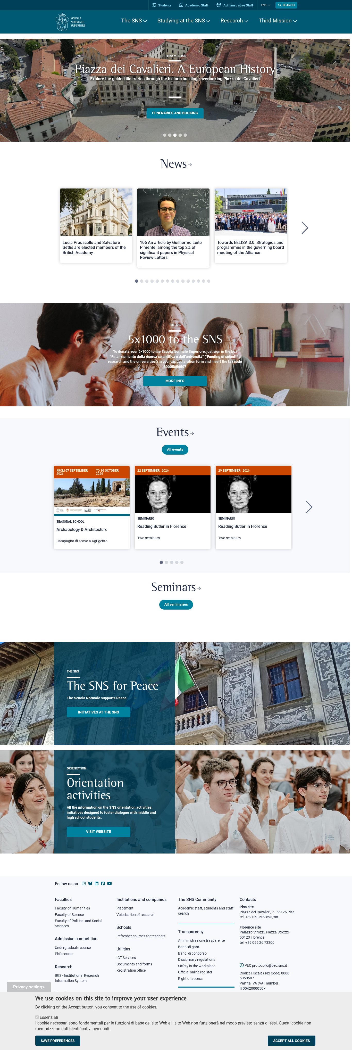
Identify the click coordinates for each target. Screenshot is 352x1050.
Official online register (195, 972)
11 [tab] (188, 281)
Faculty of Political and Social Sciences (78, 923)
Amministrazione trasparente (201, 940)
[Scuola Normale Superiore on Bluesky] (90, 883)
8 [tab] (172, 281)
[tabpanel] (175, 90)
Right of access (190, 979)
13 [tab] (198, 281)
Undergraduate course (73, 948)
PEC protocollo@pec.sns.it (265, 965)
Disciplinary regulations (196, 959)
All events (175, 449)
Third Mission (275, 21)
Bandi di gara (188, 947)
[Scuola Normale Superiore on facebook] (103, 883)
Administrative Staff (238, 5)
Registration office (131, 970)
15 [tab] (208, 281)
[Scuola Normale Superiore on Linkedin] (96, 883)
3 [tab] (175, 135)
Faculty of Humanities (72, 908)
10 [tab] (183, 281)
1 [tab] (164, 135)
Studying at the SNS (181, 21)
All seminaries (176, 604)
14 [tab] (203, 281)
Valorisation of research (135, 915)
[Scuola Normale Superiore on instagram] (84, 883)
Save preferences (58, 1041)
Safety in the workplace (196, 966)
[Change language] (268, 5)
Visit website (98, 832)
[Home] (70, 22)
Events (172, 433)
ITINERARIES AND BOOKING (175, 113)
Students (164, 5)
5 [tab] (185, 135)
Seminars (173, 588)
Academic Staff (196, 5)
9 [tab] (177, 281)
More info (175, 381)
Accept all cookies (291, 1041)
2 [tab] (169, 135)
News (174, 164)
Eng (263, 5)
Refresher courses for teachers (140, 936)
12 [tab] (193, 281)
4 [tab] (180, 135)
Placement (124, 908)
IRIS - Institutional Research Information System (77, 978)
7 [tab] (167, 281)
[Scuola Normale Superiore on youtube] (109, 883)
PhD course (64, 954)
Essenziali (49, 1017)
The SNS (131, 21)
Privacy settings (29, 987)
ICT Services (126, 958)
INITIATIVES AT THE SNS (98, 712)
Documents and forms (134, 964)
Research (232, 21)
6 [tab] (162, 281)
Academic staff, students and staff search (205, 910)
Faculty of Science (69, 915)
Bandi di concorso (192, 953)
